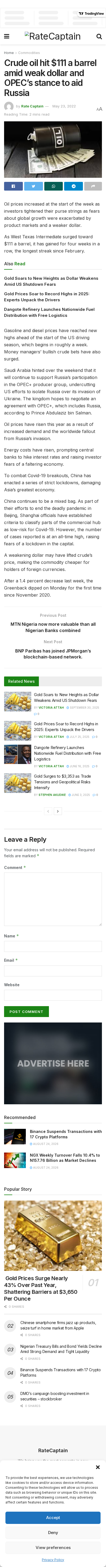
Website (12, 984)
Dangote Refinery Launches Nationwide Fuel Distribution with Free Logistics (67, 753)
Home (9, 53)
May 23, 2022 (64, 106)
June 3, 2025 (80, 794)
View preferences (53, 1547)
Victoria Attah (51, 707)
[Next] (58, 811)
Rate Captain (32, 106)
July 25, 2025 (79, 736)
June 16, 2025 (79, 766)
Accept (53, 1517)
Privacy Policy (53, 1560)
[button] (98, 1467)
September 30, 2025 (84, 707)
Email (11, 960)
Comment (15, 867)
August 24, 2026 (45, 1143)
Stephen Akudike (52, 794)
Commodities (29, 53)
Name (11, 936)
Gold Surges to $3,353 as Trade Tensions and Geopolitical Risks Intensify (62, 782)
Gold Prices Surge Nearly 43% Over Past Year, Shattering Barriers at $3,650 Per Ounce (40, 1288)
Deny (53, 1532)
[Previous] (48, 811)
